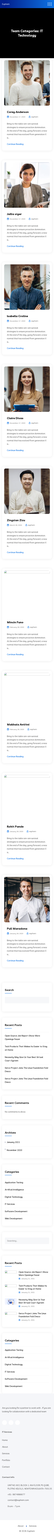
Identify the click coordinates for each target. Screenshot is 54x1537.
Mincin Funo (15, 622)
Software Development (16, 1211)
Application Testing (14, 1182)
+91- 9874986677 (16, 1494)
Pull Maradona (17, 928)
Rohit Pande (15, 826)
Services (5, 1453)
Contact (6, 1466)
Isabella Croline (17, 316)
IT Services (10, 1204)
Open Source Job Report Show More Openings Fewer (33, 1273)
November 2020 (14, 1150)
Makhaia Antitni (18, 724)
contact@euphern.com (18, 1500)
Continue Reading (15, 144)
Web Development (13, 1218)
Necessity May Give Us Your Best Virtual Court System (32, 1301)
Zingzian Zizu (16, 520)
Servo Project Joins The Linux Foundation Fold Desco (32, 1315)
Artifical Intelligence (14, 1189)
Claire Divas (15, 418)
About (5, 1447)
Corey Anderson (18, 112)
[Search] (47, 1239)
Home (5, 1440)
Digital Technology (14, 1197)
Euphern (6, 4)
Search (9, 990)
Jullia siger (14, 214)
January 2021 (13, 1142)
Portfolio (6, 1460)
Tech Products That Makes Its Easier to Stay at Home (33, 1287)
